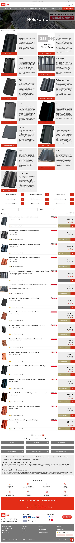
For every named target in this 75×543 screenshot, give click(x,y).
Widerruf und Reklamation (68, 517)
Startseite (2, 30)
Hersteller (7, 30)
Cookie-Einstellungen (61, 539)
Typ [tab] (21, 209)
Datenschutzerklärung (60, 529)
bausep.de (33, 539)
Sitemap (23, 533)
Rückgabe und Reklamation (43, 532)
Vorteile (40, 534)
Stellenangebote (24, 530)
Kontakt (40, 528)
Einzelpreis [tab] (41, 209)
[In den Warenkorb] (72, 225)
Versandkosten (72, 475)
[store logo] (6, 4)
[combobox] (39, 5)
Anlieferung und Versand (43, 531)
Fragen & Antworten (70, 1)
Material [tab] (3, 209)
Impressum (23, 532)
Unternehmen (24, 528)
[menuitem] (2, 8)
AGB (57, 528)
